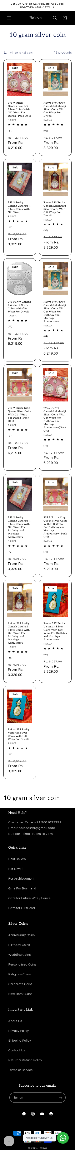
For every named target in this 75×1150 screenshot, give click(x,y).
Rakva (43, 1148)
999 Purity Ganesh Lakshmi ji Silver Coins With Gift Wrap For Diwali (19, 307)
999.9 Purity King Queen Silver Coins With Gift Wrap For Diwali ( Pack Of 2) (19, 415)
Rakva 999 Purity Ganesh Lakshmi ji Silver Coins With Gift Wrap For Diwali (55, 110)
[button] (9, 18)
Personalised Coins (22, 964)
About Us (15, 1021)
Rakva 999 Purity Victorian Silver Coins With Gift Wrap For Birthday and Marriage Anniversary (55, 631)
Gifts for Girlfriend (21, 908)
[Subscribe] (60, 1097)
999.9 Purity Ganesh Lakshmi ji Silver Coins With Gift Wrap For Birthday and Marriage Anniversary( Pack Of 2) (55, 420)
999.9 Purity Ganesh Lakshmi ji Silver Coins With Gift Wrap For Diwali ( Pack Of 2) (19, 110)
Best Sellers (17, 859)
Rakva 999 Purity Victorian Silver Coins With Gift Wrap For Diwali (19, 734)
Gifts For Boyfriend (22, 888)
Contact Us (16, 1050)
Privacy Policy (18, 1030)
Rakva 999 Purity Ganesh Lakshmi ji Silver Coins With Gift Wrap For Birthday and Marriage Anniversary (55, 312)
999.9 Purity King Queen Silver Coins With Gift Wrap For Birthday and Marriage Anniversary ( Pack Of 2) (55, 527)
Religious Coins (19, 974)
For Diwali (15, 868)
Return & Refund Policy (25, 1060)
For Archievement (21, 878)
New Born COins (20, 994)
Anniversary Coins (21, 935)
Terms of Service (20, 1070)
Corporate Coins (20, 984)
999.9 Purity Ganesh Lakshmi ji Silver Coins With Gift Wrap (19, 207)
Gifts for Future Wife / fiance (29, 898)
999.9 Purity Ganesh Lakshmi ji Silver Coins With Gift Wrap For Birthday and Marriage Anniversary (19, 527)
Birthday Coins (19, 945)
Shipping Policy (19, 1040)
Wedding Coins (19, 954)
